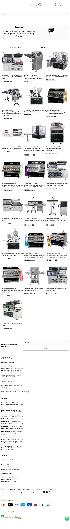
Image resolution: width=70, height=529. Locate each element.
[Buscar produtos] (65, 13)
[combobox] (35, 16)
